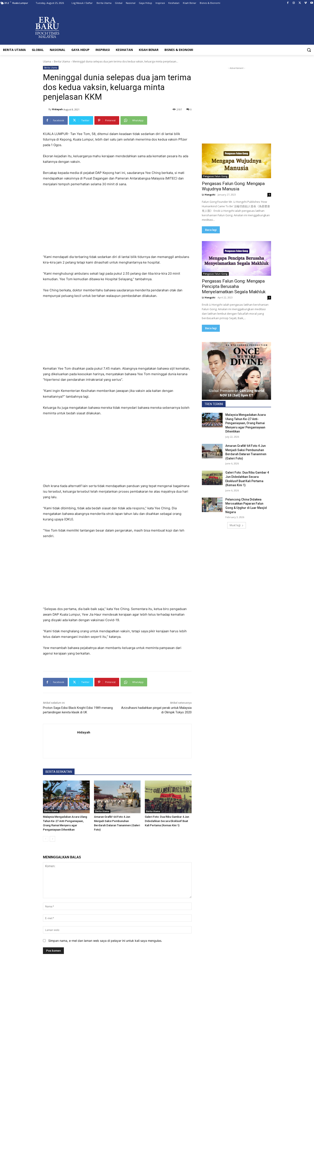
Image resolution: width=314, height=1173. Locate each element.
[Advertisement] (117, 222)
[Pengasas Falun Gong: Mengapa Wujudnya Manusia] (236, 161)
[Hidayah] (45, 109)
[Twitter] (299, 3)
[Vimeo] (305, 3)
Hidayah (57, 109)
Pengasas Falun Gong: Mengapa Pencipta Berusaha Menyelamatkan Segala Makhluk (234, 286)
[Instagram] (293, 3)
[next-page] (52, 839)
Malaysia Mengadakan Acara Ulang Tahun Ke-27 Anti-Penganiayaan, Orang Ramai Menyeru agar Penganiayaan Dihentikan (245, 423)
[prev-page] (45, 839)
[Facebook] (287, 3)
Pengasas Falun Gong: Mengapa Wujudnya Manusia (233, 186)
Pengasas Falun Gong (215, 176)
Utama (47, 61)
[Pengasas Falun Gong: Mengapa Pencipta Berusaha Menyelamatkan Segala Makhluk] (236, 258)
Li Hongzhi (208, 194)
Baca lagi (211, 229)
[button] (309, 50)
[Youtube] (311, 3)
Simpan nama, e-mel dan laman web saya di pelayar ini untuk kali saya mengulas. (105, 940)
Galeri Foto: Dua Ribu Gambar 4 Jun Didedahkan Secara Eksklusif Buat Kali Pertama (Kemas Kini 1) (167, 821)
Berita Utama (62, 61)
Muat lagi (235, 525)
